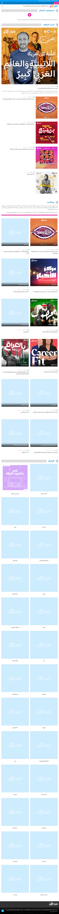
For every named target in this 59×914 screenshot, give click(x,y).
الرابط (7, 212)
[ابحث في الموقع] (2, 6)
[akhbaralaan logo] (53, 904)
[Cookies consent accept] (3, 911)
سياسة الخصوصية (54, 912)
